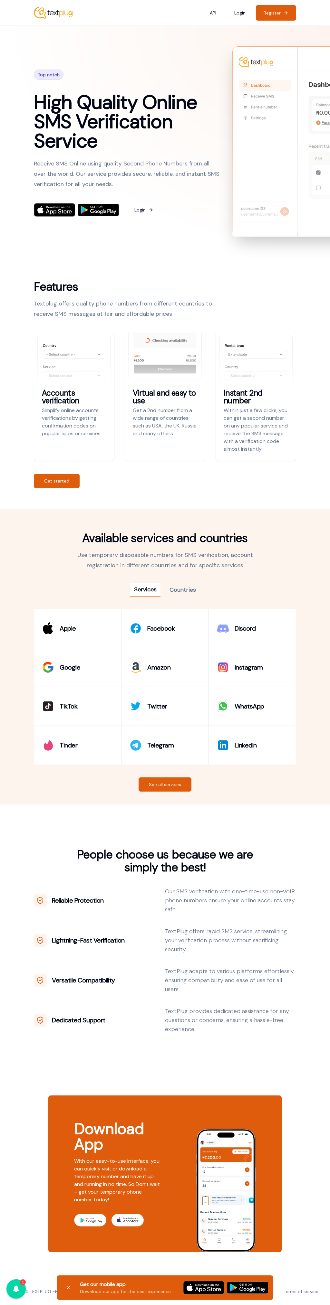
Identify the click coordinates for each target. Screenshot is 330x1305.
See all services (165, 784)
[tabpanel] (165, 687)
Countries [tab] (183, 590)
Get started (56, 481)
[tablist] (165, 589)
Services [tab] (145, 589)
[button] (16, 1289)
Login (240, 13)
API (213, 13)
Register (272, 13)
